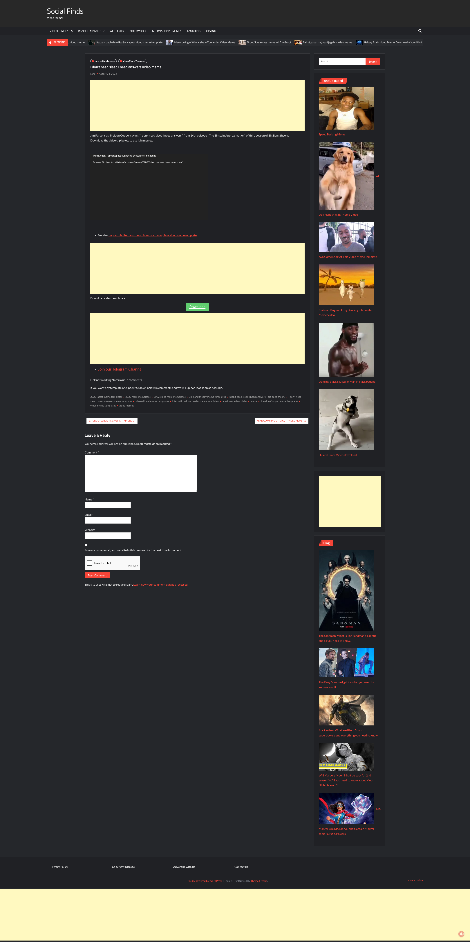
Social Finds (65, 11)
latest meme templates (234, 401)
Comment (92, 452)
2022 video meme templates (170, 396)
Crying (211, 30)
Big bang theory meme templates (207, 396)
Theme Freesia (259, 880)
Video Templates (61, 30)
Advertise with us (184, 866)
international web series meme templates (195, 401)
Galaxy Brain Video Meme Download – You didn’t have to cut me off (377, 42)
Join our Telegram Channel (120, 369)
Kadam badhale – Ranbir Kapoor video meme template (102, 42)
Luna (92, 73)
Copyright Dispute (123, 866)
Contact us (241, 866)
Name (89, 499)
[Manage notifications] (461, 934)
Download (197, 307)
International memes (166, 30)
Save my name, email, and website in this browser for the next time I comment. (133, 550)
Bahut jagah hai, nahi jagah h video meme (300, 42)
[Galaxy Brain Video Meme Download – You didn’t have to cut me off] (333, 42)
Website (90, 529)
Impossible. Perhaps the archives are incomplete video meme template (153, 235)
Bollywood (137, 30)
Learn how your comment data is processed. (160, 584)
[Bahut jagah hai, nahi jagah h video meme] (271, 42)
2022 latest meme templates (106, 396)
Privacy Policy (59, 866)
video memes (126, 405)
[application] (149, 187)
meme (253, 401)
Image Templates (89, 30)
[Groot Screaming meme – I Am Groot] (215, 42)
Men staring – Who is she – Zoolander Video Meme (177, 42)
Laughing (193, 30)
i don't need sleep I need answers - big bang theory (257, 396)
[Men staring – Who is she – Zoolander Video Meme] (143, 42)
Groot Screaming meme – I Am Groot (242, 42)
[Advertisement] (197, 105)
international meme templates (152, 401)
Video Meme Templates (134, 61)
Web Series (117, 30)
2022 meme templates (138, 396)
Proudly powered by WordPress (204, 880)
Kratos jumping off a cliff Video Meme (279, 420)
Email (89, 514)
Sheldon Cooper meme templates (279, 401)
